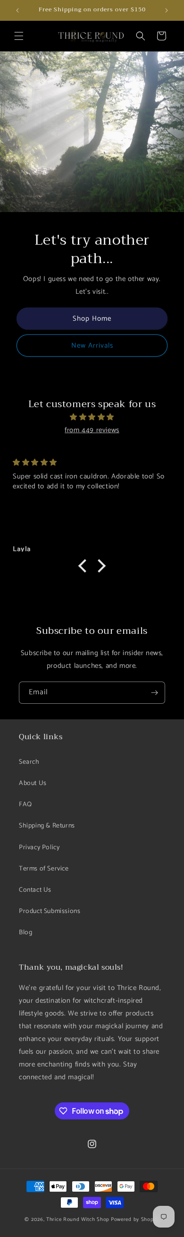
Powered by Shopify (135, 1219)
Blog (25, 932)
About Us (33, 783)
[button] (18, 36)
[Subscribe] (154, 693)
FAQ (25, 804)
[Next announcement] (166, 10)
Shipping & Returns (47, 825)
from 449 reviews (92, 430)
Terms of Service (44, 868)
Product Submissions (49, 911)
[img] (92, 417)
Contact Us (35, 890)
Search (29, 762)
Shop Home (92, 318)
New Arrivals (92, 345)
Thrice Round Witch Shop (77, 1219)
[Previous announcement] (17, 10)
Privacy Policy (39, 847)
